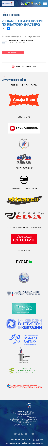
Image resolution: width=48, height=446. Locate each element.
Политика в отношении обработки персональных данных (24, 443)
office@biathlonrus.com (26, 426)
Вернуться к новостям (26, 66)
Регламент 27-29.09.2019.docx (21, 40)
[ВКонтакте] (8, 28)
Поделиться (12, 52)
